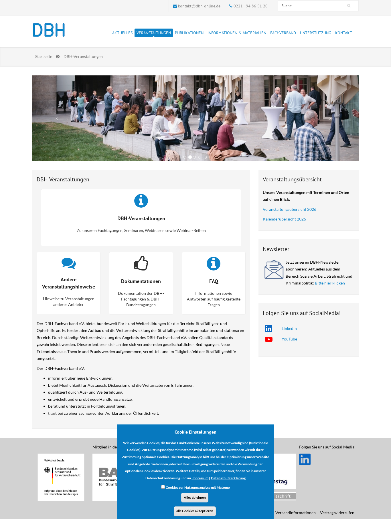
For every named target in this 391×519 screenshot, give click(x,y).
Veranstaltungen (154, 32)
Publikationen (189, 32)
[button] (56, 118)
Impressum (199, 478)
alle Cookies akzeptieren (194, 511)
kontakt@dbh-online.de (199, 6)
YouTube (289, 338)
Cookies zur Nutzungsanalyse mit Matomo (198, 487)
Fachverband (283, 32)
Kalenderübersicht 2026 (284, 219)
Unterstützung (315, 32)
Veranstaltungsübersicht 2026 (289, 209)
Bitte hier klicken (330, 282)
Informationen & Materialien (237, 32)
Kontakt (343, 32)
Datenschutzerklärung (228, 478)
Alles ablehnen (195, 497)
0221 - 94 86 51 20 (251, 6)
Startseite (43, 56)
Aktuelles (122, 32)
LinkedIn (289, 328)
